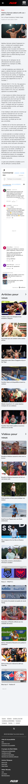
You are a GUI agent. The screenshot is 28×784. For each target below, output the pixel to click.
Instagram (4, 723)
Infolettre (9, 718)
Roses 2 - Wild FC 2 (7, 582)
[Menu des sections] (2, 3)
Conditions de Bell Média (8, 720)
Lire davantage (21, 198)
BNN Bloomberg (6, 775)
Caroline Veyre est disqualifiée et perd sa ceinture (13, 383)
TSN (3, 772)
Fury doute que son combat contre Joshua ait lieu (13, 339)
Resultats (24, 4)
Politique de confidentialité (8, 751)
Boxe (2, 10)
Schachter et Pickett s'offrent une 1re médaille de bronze (12, 622)
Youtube (10, 723)
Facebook (18, 720)
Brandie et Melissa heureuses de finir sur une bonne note (13, 478)
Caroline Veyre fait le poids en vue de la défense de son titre (12, 426)
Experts (4, 718)
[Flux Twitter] (14, 728)
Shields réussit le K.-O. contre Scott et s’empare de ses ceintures (12, 405)
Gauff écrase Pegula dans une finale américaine (11, 520)
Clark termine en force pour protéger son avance (13, 499)
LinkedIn (18, 723)
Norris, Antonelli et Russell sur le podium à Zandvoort (13, 643)
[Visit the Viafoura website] (22, 287)
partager (20, 201)
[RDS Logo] (13, 3)
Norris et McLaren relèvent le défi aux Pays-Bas (12, 664)
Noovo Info (4, 762)
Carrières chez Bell (17, 718)
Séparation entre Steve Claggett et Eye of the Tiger (13, 361)
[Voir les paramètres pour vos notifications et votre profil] (4, 170)
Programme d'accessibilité (8, 745)
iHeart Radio (5, 766)
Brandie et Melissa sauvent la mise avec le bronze (13, 457)
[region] (14, 230)
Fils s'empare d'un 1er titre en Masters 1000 (12, 541)
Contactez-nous (6, 743)
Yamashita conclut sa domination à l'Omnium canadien (11, 561)
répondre (9, 201)
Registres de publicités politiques (10, 756)
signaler (24, 201)
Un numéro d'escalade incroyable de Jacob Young (13, 602)
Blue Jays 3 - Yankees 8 (8, 684)
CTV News (4, 773)
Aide (3, 741)
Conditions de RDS (6, 753)
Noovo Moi (4, 764)
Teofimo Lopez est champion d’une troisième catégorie (11, 317)
